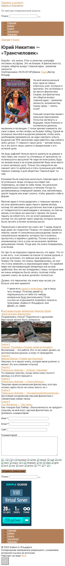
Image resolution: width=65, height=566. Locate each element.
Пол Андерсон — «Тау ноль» (16, 404)
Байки (10, 25)
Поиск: (5, 16)
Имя (4, 418)
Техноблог (13, 31)
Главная (11, 23)
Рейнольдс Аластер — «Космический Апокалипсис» (30, 393)
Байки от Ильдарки (12, 5)
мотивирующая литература (18, 311)
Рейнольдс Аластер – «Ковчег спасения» (24, 370)
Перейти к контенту (12, 2)
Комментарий (9, 435)
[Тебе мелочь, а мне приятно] (16, 525)
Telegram (12, 34)
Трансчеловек (9, 314)
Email (5, 424)
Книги (10, 28)
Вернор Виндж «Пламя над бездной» (22, 358)
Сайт (3, 429)
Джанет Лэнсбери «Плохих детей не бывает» (27, 347)
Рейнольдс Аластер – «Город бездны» (22, 381)
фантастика (24, 314)
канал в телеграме (31, 288)
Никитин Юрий (42, 311)
